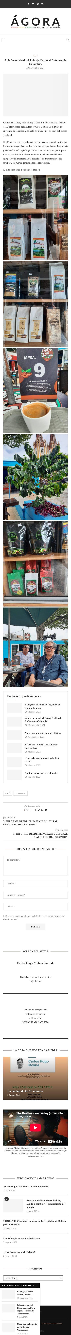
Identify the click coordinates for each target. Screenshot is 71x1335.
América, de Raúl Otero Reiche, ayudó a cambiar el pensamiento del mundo (45, 1204)
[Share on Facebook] (35, 810)
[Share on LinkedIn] (42, 810)
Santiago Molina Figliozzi (17, 1148)
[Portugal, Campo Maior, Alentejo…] (8, 1294)
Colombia (20, 793)
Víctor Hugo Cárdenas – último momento (25, 1186)
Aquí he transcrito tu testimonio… (42, 773)
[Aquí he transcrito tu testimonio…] (14, 775)
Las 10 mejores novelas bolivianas (21, 1238)
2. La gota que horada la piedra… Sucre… (34, 1091)
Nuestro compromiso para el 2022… (43, 733)
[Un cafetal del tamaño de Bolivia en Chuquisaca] (8, 1327)
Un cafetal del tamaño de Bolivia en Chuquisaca (27, 1327)
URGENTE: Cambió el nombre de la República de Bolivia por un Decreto (34, 1223)
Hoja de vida (35, 981)
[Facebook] (28, 3)
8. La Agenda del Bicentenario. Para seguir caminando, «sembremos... (26, 1309)
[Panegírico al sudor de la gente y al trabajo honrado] (14, 708)
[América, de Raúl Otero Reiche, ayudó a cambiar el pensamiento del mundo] (13, 1205)
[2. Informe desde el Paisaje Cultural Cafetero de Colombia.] (14, 722)
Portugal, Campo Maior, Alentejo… (25, 1293)
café (7, 793)
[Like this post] (29, 810)
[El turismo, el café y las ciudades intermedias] (14, 748)
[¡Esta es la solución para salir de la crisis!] (14, 762)
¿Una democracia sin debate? (19, 1252)
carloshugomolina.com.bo (52, 1323)
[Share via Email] (46, 810)
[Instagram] (38, 3)
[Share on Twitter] (39, 810)
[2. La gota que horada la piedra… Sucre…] (35, 1078)
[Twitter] (33, 3)
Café (35, 56)
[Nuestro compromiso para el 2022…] (14, 735)
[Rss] (42, 3)
